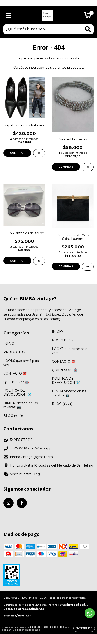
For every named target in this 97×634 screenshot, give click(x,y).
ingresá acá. (76, 604)
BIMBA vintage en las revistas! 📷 (20, 405)
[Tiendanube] (17, 616)
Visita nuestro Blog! (25, 474)
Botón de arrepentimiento (23, 609)
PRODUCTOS (14, 352)
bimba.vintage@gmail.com (31, 457)
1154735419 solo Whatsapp (30, 448)
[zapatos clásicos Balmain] (39, 153)
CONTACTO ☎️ (15, 373)
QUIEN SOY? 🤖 (16, 382)
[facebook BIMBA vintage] (22, 503)
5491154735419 (21, 440)
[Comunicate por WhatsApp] (90, 613)
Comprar (17, 152)
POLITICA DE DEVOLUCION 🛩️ (17, 392)
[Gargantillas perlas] (88, 167)
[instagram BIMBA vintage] (8, 503)
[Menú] (8, 15)
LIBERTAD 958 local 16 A (49, 3)
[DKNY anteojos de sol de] (39, 261)
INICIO (8, 344)
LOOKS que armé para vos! (21, 363)
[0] (87, 16)
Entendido (84, 628)
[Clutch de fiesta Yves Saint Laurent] (88, 267)
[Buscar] (88, 29)
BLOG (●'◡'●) (13, 416)
